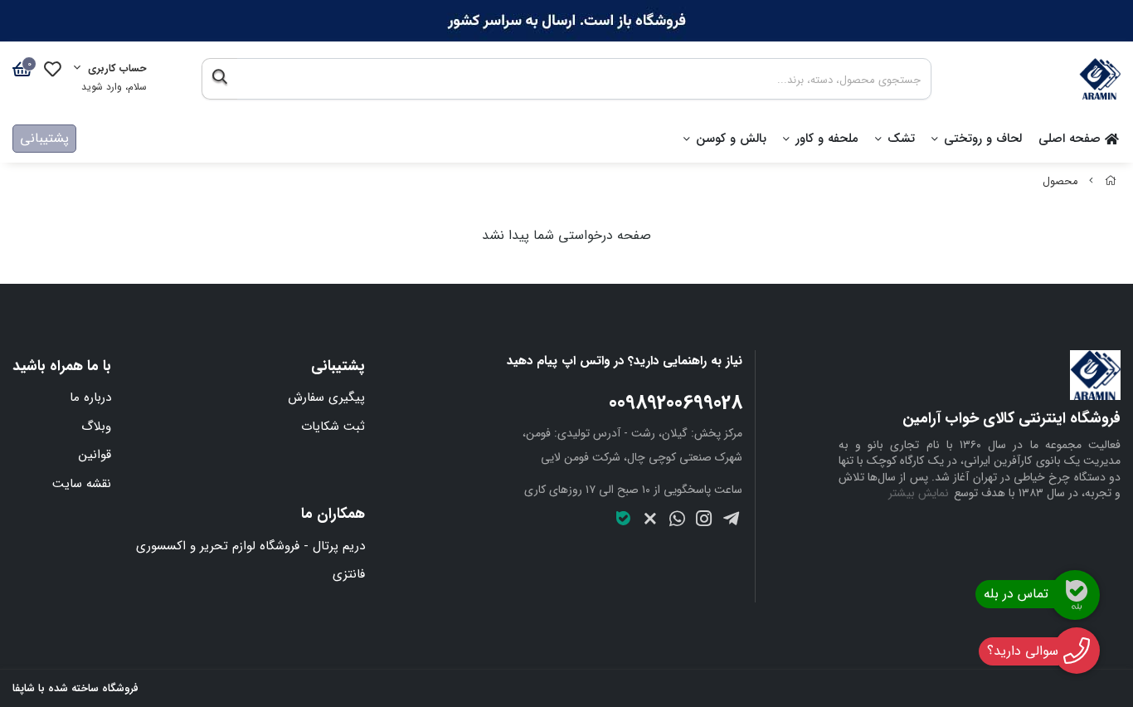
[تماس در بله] (1075, 595)
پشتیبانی (44, 138)
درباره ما (90, 397)
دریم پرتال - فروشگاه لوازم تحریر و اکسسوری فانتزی (250, 560)
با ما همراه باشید (61, 366)
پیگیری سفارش (326, 397)
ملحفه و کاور (826, 139)
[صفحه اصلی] (1110, 181)
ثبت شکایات (333, 426)
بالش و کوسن (731, 139)
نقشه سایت (81, 484)
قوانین (95, 455)
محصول (1060, 181)
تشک (901, 139)
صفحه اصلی (1071, 139)
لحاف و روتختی (983, 139)
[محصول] (980, 375)
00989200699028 (675, 403)
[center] (219, 79)
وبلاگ (96, 426)
